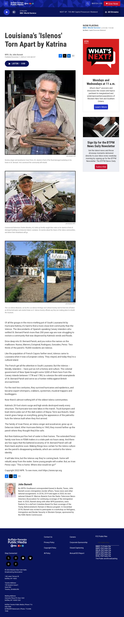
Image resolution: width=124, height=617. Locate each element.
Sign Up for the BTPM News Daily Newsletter (101, 144)
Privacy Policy (49, 542)
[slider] (17, 12)
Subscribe (101, 166)
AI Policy (47, 553)
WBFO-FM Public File (103, 552)
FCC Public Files (101, 536)
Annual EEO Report (77, 553)
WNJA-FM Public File (103, 550)
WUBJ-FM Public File (103, 556)
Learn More (101, 106)
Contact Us (48, 537)
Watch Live (97, 3)
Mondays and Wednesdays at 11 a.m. (101, 82)
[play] (7, 12)
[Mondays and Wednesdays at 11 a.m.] (101, 57)
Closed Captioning (77, 548)
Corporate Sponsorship (78, 542)
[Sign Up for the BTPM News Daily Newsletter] (101, 127)
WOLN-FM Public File (103, 554)
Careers (73, 537)
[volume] (14, 12)
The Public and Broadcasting (106, 559)
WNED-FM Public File (103, 548)
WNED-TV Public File (103, 546)
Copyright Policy (50, 548)
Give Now (113, 3)
